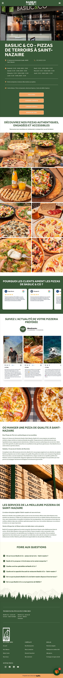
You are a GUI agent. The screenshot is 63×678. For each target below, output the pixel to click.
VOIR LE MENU (31, 94)
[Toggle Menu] (3, 3)
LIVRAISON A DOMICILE (31, 106)
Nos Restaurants (29, 646)
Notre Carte (6, 653)
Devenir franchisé (29, 653)
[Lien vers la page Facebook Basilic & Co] (10, 667)
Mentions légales (51, 646)
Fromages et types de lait (53, 657)
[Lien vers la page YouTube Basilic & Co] (18, 667)
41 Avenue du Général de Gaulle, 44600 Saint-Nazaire (17, 61)
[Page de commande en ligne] (60, 3)
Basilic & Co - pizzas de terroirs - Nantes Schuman (24, 616)
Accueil (5, 646)
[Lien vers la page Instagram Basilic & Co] (5, 667)
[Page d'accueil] (31, 3)
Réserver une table (31, 112)
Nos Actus (6, 657)
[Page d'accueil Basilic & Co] (6, 634)
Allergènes (49, 653)
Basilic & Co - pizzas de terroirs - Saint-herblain (9, 615)
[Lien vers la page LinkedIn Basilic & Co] (14, 667)
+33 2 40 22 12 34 (40, 60)
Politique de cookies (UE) (53, 649)
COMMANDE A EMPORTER (31, 100)
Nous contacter (29, 649)
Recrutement (28, 657)
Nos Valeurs (6, 649)
